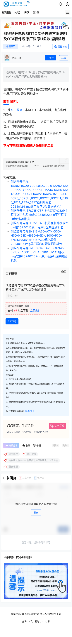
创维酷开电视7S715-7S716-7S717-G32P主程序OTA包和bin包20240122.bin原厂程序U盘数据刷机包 (39, 215)
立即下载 (12, 321)
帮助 (36, 12)
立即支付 (35, 310)
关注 (51, 58)
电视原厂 (10, 46)
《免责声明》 (29, 411)
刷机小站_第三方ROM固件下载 (45, 614)
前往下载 (62, 46)
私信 (63, 58)
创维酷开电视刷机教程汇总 (20, 162)
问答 (17, 12)
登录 (36, 512)
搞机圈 (6, 12)
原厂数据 (16, 110)
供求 (27, 12)
